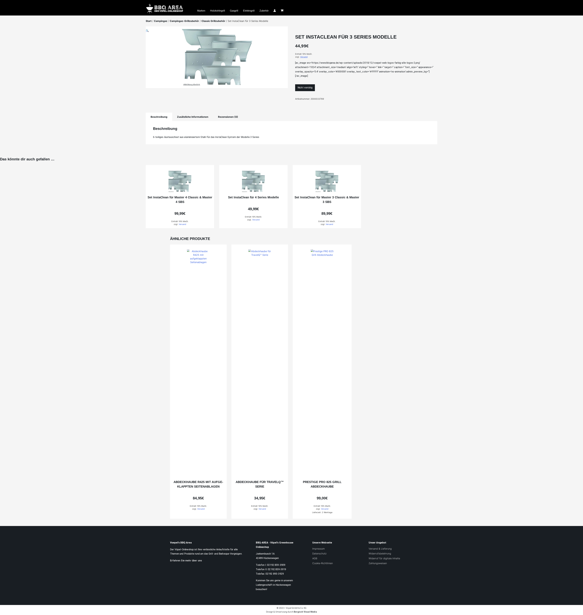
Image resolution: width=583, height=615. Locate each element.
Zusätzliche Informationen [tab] (192, 116)
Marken (201, 10)
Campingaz (160, 20)
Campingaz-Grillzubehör (184, 20)
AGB (314, 558)
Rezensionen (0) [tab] (228, 116)
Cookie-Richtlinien (322, 563)
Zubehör (264, 10)
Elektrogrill (249, 10)
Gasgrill (234, 10)
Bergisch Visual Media (305, 612)
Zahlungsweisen (378, 563)
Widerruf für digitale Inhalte (384, 558)
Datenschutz (319, 553)
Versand (304, 57)
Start (149, 20)
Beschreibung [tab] (159, 116)
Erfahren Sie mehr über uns (186, 560)
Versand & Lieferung (380, 548)
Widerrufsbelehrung (380, 553)
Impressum (318, 548)
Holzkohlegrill (217, 10)
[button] (217, 59)
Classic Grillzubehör (213, 20)
